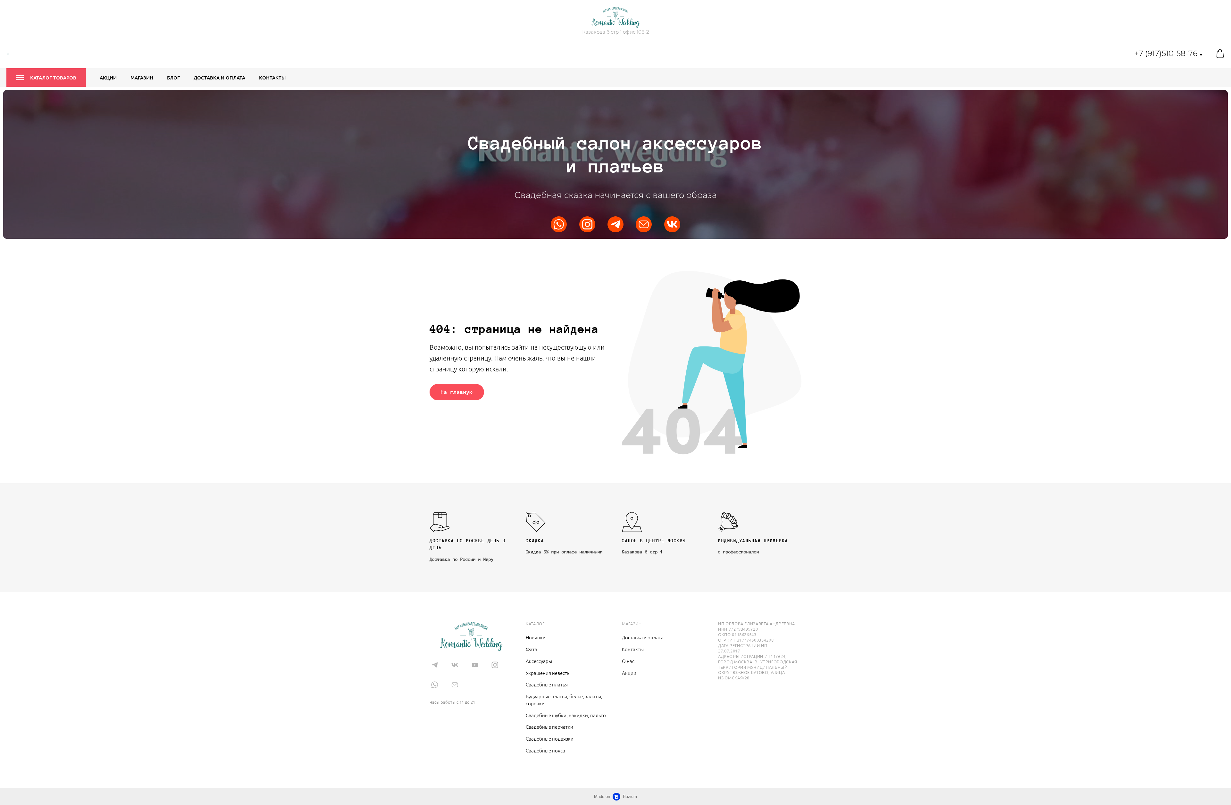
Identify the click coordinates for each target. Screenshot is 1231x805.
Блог (173, 77)
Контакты (272, 77)
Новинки (536, 637)
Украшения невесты (548, 672)
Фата (531, 649)
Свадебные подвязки (550, 738)
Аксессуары (539, 661)
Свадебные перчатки (549, 726)
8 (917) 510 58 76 (454, 692)
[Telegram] (615, 224)
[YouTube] (475, 665)
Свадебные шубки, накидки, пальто (566, 715)
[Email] (644, 224)
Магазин (141, 77)
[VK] (672, 224)
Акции (108, 77)
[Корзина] (1220, 53)
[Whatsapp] (559, 224)
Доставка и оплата (219, 77)
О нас (628, 661)
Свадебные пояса (545, 750)
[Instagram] (587, 224)
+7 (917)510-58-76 (1168, 53)
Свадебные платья (547, 684)
